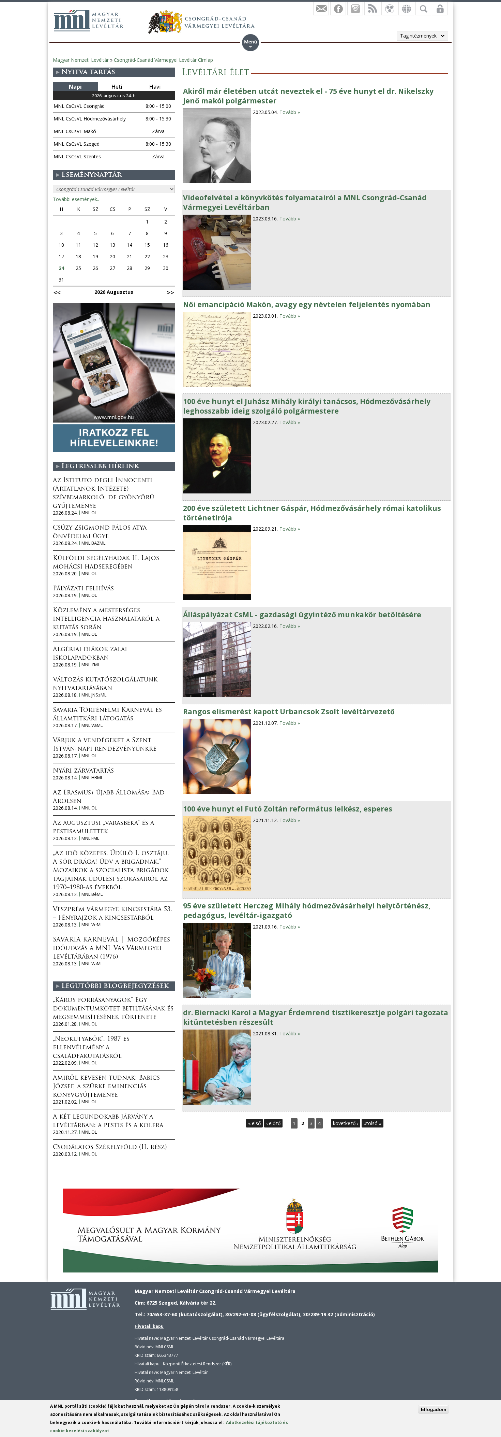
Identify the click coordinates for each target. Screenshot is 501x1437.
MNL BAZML (93, 543)
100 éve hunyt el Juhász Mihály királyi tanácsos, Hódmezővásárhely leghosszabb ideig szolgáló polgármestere (306, 406)
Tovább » (289, 112)
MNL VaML (92, 725)
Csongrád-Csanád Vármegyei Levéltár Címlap (163, 60)
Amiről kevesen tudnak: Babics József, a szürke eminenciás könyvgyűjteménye (106, 1086)
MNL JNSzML (93, 695)
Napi (75, 86)
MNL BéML (92, 894)
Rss (372, 8)
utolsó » (372, 1123)
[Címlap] (88, 20)
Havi (155, 86)
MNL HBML (92, 777)
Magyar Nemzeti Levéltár (81, 60)
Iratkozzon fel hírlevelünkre (321, 8)
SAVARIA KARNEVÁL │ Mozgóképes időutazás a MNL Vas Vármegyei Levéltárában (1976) (111, 948)
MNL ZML (90, 664)
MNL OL (89, 513)
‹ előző (273, 1123)
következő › (345, 1123)
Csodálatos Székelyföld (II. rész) (110, 1148)
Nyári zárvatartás (83, 771)
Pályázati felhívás (83, 589)
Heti (116, 86)
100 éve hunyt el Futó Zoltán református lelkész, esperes (287, 809)
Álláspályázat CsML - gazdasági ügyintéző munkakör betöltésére (302, 614)
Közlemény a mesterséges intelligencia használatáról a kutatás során (106, 619)
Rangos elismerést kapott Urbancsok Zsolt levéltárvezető (289, 711)
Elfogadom (433, 1409)
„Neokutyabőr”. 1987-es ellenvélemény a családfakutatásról (91, 1048)
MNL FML (90, 838)
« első (254, 1123)
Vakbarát (389, 8)
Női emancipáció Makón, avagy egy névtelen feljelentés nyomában (306, 304)
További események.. (76, 199)
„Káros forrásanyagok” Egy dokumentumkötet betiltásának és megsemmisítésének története (113, 1009)
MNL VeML (92, 924)
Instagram (355, 8)
